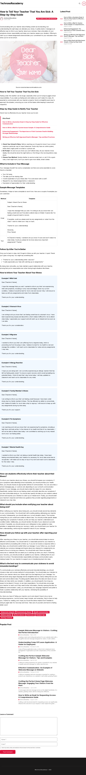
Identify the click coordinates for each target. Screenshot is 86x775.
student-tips (41, 615)
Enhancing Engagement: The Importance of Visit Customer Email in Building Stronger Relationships (74, 30)
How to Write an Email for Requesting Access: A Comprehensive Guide (37, 696)
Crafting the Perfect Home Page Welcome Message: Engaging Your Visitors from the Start (35, 683)
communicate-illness (24, 612)
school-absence (20, 615)
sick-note (31, 615)
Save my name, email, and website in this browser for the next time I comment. (21, 747)
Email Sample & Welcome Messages (46, 18)
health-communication (41, 612)
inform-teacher (6, 615)
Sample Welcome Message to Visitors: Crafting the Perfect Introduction (37, 631)
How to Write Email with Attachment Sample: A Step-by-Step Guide (74, 41)
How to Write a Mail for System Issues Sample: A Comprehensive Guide (26, 127)
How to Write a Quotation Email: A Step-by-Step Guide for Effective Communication (74, 19)
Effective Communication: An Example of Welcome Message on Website (35, 669)
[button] (79, 3)
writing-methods (7, 617)
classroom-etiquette (8, 612)
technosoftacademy (24, 634)
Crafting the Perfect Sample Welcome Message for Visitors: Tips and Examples (35, 657)
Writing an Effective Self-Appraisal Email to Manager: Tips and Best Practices (29, 137)
